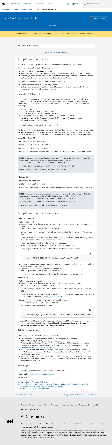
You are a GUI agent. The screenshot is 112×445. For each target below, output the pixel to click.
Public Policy (35, 409)
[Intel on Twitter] (27, 417)
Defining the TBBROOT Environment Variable (38, 347)
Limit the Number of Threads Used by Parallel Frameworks (41, 386)
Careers (74, 405)
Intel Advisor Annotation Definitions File (33, 388)
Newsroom (55, 405)
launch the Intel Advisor (53, 240)
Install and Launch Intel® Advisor (41, 374)
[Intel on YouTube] (37, 417)
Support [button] (27, 4)
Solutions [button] (39, 4)
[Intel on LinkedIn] (32, 417)
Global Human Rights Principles (47, 435)
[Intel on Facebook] (22, 417)
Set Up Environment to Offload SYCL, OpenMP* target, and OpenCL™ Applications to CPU (53, 384)
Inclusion (24, 409)
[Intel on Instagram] (42, 417)
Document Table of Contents (55, 53)
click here (70, 33)
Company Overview (29, 405)
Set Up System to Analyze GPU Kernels (33, 382)
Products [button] (15, 4)
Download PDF (99, 18)
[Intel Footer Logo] (9, 421)
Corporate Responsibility (89, 405)
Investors (65, 405)
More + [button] (51, 4)
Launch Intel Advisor (26, 371)
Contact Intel (44, 405)
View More (53, 26)
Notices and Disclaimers (37, 434)
